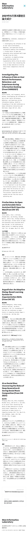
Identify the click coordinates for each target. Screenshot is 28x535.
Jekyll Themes (22, 530)
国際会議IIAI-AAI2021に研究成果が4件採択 (14, 502)
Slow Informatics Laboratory (8, 6)
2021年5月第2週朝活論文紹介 (14, 492)
